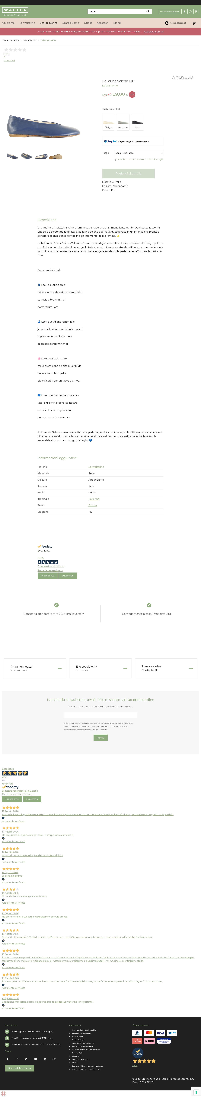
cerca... (93, 11)
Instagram (190, 11)
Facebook (184, 11)
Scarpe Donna (49, 22)
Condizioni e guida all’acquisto (84, 1030)
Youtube (35, 1059)
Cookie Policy (77, 1056)
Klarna (74, 1063)
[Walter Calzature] (15, 11)
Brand (117, 22)
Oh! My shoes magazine (169, 11)
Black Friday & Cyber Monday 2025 (86, 1069)
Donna (92, 505)
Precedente (47, 575)
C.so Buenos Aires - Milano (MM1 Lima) (31, 1038)
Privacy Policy (77, 1053)
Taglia (106, 152)
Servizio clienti (77, 1036)
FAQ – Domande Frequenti (82, 1046)
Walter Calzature (11, 40)
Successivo (68, 575)
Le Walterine (27, 22)
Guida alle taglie (78, 1040)
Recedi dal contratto (19, 1068)
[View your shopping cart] (194, 23)
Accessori (102, 22)
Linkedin (45, 1059)
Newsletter (54, 1059)
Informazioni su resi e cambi (83, 1043)
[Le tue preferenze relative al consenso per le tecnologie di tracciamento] (196, 1092)
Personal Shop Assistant (81, 1033)
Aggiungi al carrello (128, 173)
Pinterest (196, 11)
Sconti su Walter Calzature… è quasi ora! (87, 1066)
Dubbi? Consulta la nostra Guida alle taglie (140, 159)
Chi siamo (8, 22)
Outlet (88, 22)
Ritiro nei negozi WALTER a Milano (86, 1050)
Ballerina (93, 498)
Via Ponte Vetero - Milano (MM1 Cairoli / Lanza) (36, 1044)
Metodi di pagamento (80, 1059)
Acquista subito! (154, 31)
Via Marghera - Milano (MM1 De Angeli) (32, 1031)
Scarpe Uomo (70, 22)
